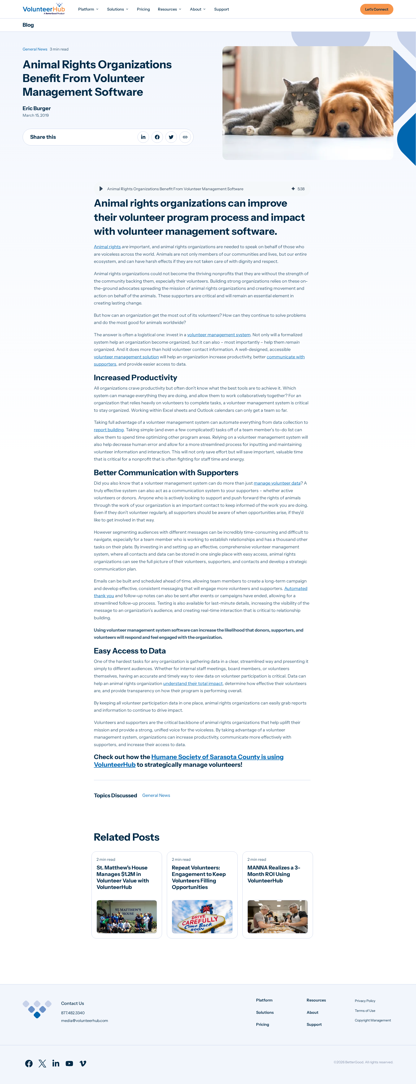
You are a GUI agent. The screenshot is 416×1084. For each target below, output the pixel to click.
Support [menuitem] (314, 1024)
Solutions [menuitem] (265, 1012)
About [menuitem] (312, 1012)
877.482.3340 (73, 1012)
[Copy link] (185, 137)
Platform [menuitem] (264, 1000)
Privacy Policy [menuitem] (365, 1001)
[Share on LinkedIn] (143, 137)
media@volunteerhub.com (84, 1020)
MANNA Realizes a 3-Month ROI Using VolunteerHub (273, 874)
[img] (293, 189)
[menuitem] (89, 9)
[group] (202, 189)
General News (35, 49)
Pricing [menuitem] (262, 1024)
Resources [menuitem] (316, 1000)
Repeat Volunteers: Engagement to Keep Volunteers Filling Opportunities (199, 877)
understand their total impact (193, 683)
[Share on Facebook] (157, 137)
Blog (28, 25)
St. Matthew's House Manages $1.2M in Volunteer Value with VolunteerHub (123, 877)
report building (109, 429)
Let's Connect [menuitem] (376, 9)
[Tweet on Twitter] (171, 137)
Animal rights (107, 246)
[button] (101, 189)
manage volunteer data (277, 483)
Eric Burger (37, 108)
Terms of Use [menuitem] (365, 1010)
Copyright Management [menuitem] (373, 1020)
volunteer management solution (126, 357)
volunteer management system (218, 334)
